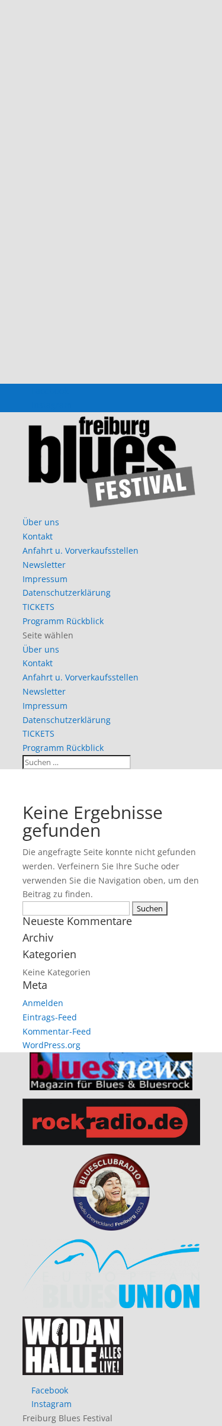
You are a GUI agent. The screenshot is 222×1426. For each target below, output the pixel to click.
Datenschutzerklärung (66, 592)
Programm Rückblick (63, 621)
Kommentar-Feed (56, 1031)
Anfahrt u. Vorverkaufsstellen (80, 550)
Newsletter (44, 564)
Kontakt (37, 536)
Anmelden (42, 1003)
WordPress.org (51, 1045)
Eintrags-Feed (49, 1017)
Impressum (44, 578)
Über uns (40, 522)
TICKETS (38, 606)
